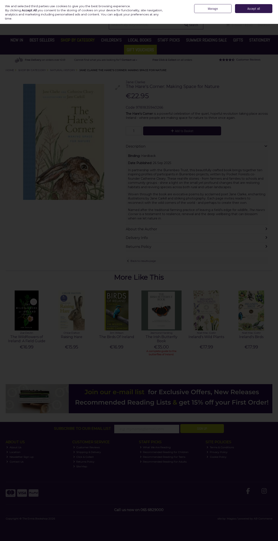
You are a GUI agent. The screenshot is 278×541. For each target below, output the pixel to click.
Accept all (253, 8)
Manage (213, 8)
